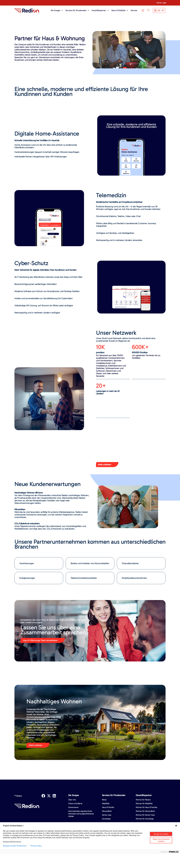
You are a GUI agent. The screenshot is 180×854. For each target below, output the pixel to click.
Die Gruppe (55, 10)
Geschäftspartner (99, 10)
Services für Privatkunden (76, 10)
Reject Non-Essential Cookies (161, 840)
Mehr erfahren (35, 745)
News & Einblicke (118, 10)
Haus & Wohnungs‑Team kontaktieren (40, 640)
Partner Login (161, 3)
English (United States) (12, 826)
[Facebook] (43, 796)
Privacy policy (36, 846)
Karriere (134, 10)
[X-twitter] (49, 796)
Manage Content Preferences (14, 846)
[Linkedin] (54, 796)
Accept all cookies (161, 834)
